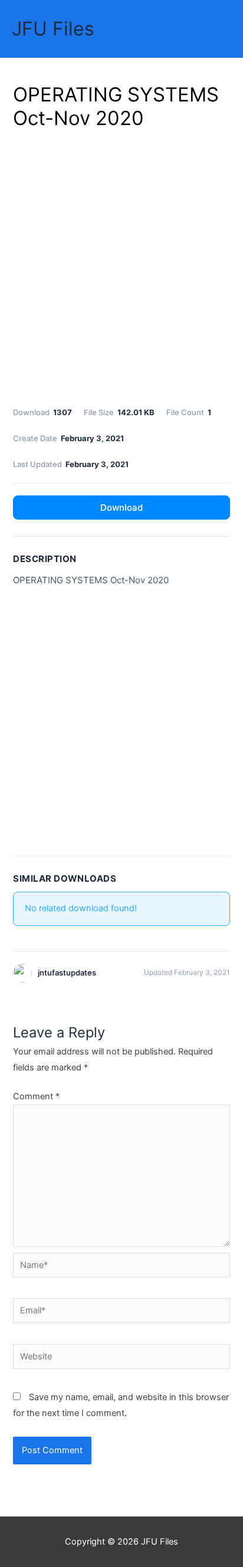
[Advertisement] (121, 265)
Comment (36, 1096)
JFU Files (53, 28)
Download (121, 507)
